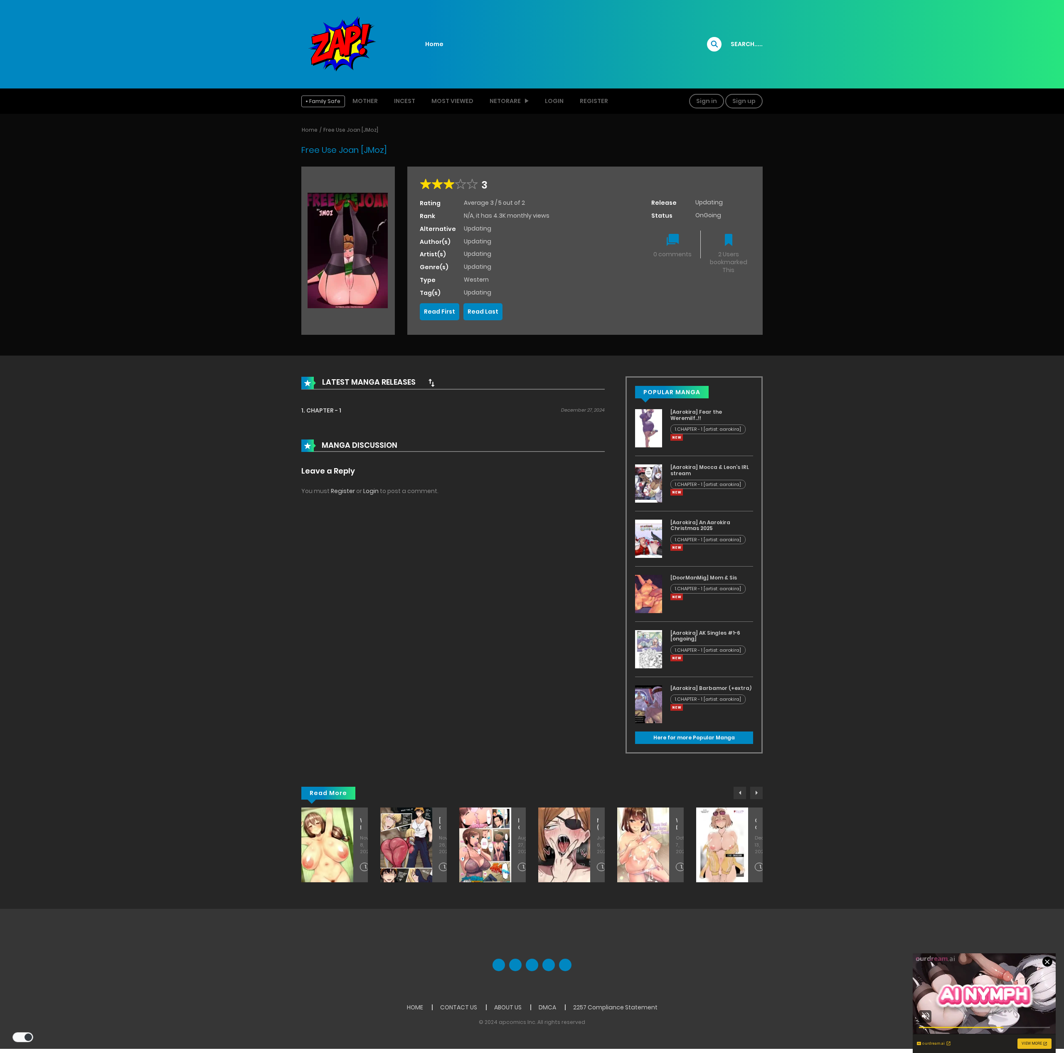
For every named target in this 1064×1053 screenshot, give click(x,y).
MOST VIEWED (452, 101)
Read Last (483, 311)
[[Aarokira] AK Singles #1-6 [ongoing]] (648, 649)
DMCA (547, 1007)
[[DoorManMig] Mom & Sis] (648, 593)
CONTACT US (458, 1007)
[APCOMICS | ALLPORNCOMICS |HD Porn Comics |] (340, 43)
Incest (404, 101)
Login (554, 101)
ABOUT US (508, 1007)
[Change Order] (431, 382)
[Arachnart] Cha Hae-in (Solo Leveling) (440, 824)
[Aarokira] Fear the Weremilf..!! (696, 414)
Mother (365, 101)
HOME (415, 1007)
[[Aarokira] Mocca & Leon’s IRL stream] (648, 483)
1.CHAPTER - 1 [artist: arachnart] (445, 867)
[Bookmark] (728, 241)
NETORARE (505, 101)
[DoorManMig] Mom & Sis (703, 577)
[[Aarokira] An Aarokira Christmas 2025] (648, 538)
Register (594, 101)
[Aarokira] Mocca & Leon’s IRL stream (709, 470)
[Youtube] (532, 965)
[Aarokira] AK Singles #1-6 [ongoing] (705, 635)
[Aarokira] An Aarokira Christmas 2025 (700, 525)
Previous (740, 793)
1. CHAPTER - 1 (321, 410)
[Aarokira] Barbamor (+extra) (710, 688)
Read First (439, 311)
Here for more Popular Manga (694, 737)
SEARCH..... (747, 44)
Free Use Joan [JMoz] (350, 129)
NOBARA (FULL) (597, 824)
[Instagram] (565, 965)
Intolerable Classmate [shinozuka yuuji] (519, 824)
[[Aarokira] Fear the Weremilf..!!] (648, 428)
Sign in (706, 101)
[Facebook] (499, 965)
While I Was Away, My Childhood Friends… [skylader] (361, 824)
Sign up (744, 101)
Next (756, 793)
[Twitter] (515, 965)
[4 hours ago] (676, 437)
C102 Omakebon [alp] (755, 824)
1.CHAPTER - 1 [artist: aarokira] (708, 429)
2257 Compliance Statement (615, 1007)
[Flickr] (548, 965)
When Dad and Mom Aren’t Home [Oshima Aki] (676, 824)
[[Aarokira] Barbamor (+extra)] (648, 704)
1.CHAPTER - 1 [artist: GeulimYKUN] (603, 867)
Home (434, 44)
